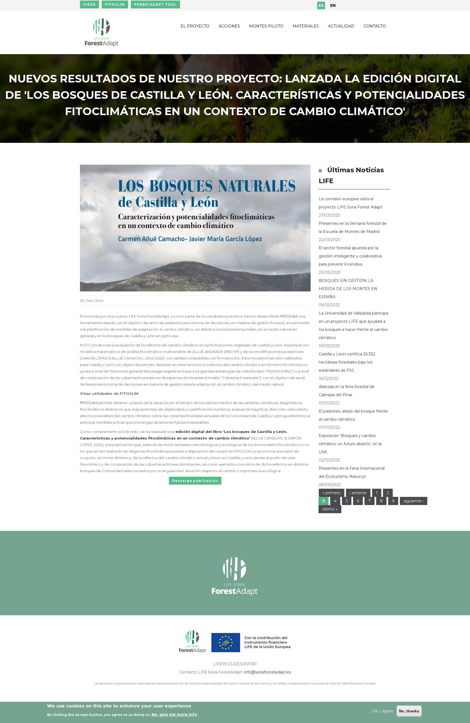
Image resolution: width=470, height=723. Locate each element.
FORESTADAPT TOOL (155, 4)
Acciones (229, 26)
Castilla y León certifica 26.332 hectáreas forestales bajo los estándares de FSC (347, 362)
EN (333, 5)
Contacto (375, 26)
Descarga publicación (195, 481)
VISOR (89, 4)
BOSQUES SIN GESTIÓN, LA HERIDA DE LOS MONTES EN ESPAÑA (348, 288)
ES (321, 5)
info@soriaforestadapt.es (267, 672)
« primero (332, 492)
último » (330, 509)
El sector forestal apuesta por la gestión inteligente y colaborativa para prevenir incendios (350, 256)
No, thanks (409, 711)
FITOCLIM (115, 4)
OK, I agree (382, 711)
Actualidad (341, 26)
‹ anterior (358, 492)
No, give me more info (174, 714)
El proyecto (195, 26)
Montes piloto (266, 26)
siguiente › (413, 501)
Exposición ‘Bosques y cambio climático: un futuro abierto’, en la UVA (350, 443)
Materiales (306, 26)
